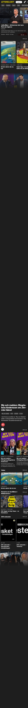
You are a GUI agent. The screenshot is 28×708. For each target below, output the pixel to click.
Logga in (19, 2)
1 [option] (2, 429)
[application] (14, 15)
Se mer (22, 34)
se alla (25, 38)
